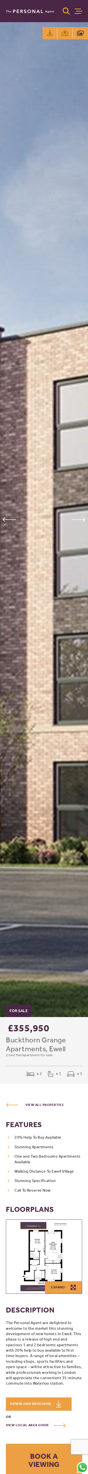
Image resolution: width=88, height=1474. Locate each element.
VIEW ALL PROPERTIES (44, 1105)
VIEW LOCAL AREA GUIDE (28, 1425)
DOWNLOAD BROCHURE (31, 1404)
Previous (9, 519)
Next (79, 519)
